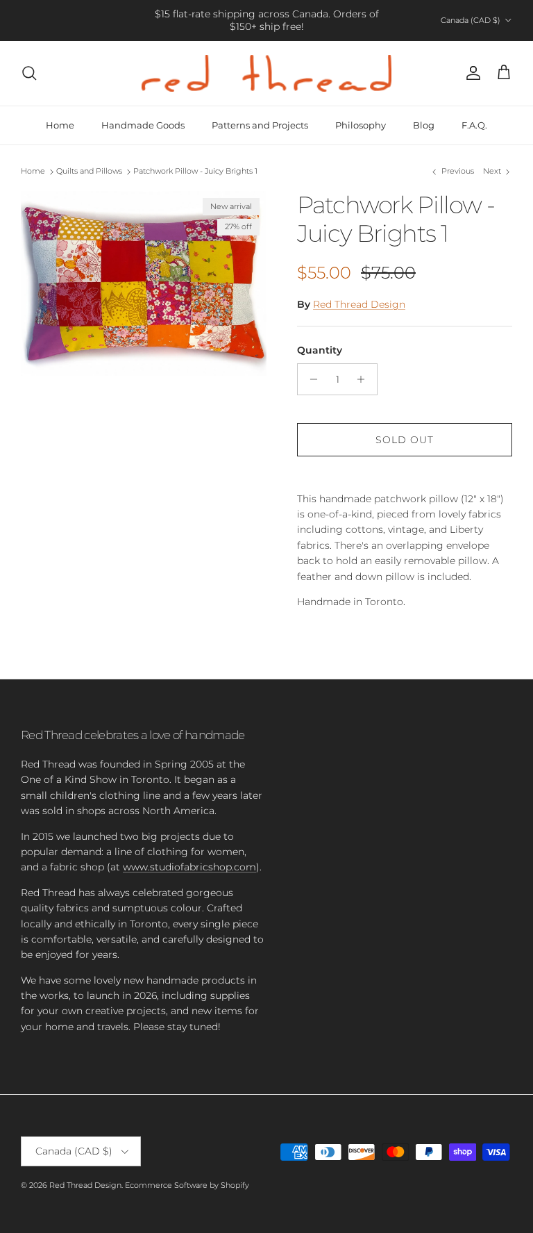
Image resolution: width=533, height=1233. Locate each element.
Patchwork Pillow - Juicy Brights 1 (195, 171)
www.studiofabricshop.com (189, 867)
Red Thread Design (359, 304)
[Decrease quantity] (310, 379)
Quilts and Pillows (89, 171)
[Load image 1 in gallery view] (143, 283)
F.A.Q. (474, 125)
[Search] (29, 73)
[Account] (470, 73)
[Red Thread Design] (266, 73)
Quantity (319, 350)
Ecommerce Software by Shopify (187, 1185)
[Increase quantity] (365, 379)
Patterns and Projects (260, 125)
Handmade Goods (143, 125)
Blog (423, 125)
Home (60, 125)
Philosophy (360, 125)
